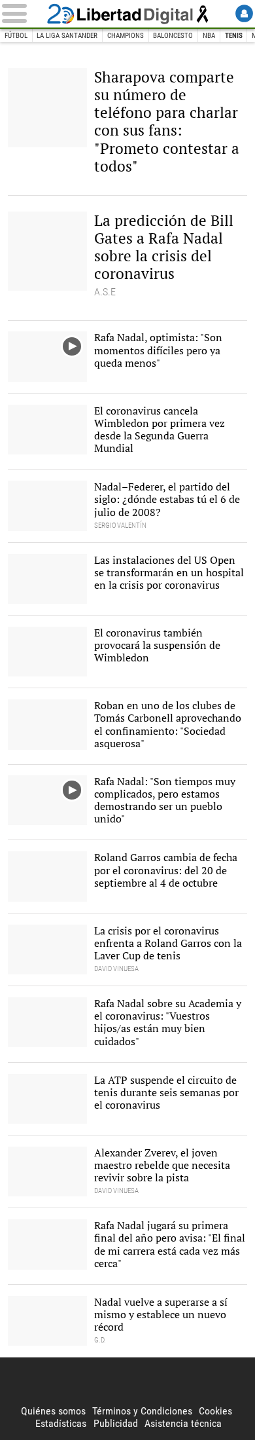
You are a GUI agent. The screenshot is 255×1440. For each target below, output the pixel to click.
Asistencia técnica (183, 1423)
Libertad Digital (127, 13)
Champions (125, 35)
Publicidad (116, 1423)
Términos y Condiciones (142, 1411)
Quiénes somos (53, 1411)
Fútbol (16, 35)
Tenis (234, 35)
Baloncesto (173, 35)
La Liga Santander (67, 35)
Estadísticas (60, 1423)
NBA (209, 35)
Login (244, 13)
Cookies (215, 1411)
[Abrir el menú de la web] (22, 13)
